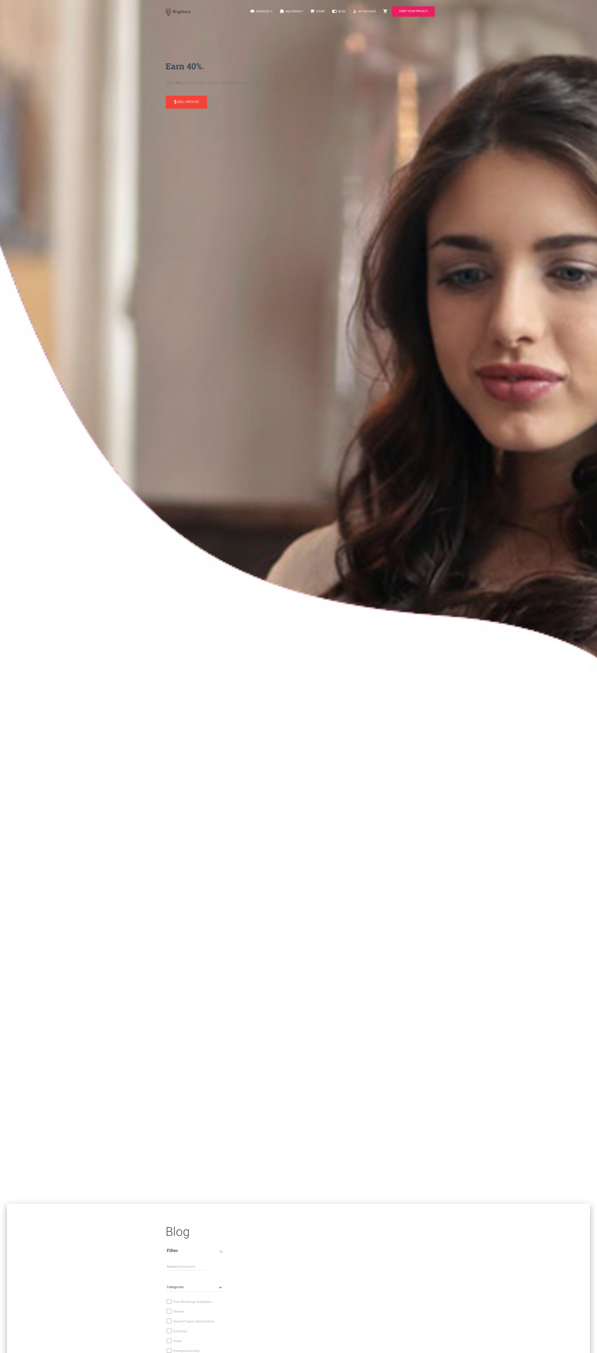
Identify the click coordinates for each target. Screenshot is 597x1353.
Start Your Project (413, 11)
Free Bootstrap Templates (192, 1302)
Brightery (182, 11)
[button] (195, 1287)
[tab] (196, 1285)
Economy (180, 1331)
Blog (338, 11)
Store (317, 11)
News (177, 1341)
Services (260, 11)
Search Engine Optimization (194, 1321)
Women (178, 1311)
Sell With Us (188, 102)
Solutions (290, 11)
